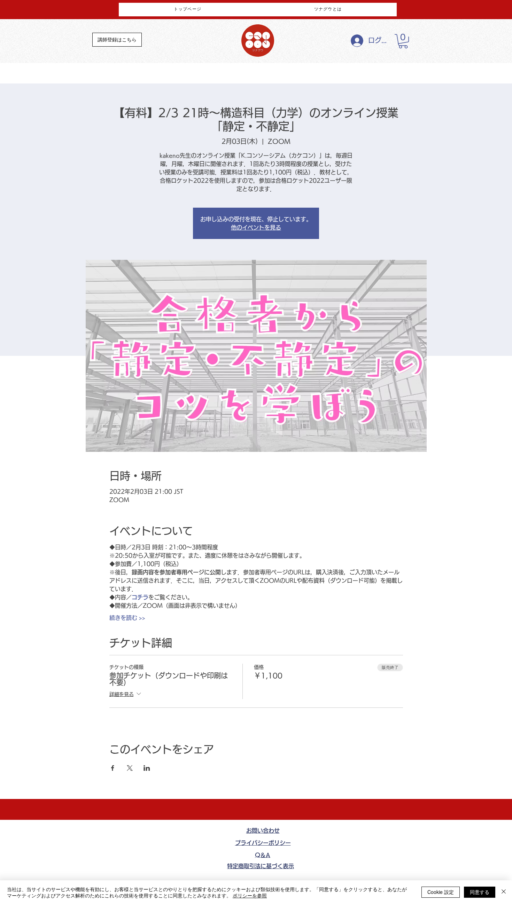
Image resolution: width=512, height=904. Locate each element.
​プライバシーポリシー (263, 843)
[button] (403, 41)
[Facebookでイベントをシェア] (112, 768)
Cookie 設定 (440, 891)
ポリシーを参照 (250, 895)
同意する (479, 891)
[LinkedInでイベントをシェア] (146, 768)
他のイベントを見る (256, 227)
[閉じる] (503, 892)
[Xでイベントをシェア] (129, 768)
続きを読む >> (127, 618)
